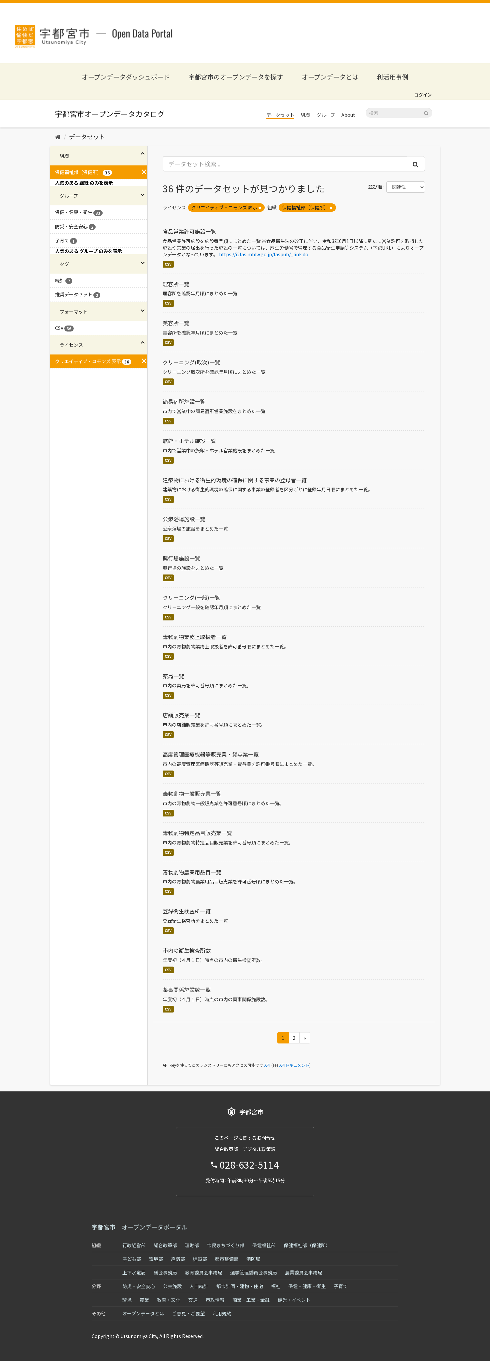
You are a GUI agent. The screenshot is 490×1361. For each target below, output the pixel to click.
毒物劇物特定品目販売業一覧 (197, 833)
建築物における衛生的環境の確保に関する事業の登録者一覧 (235, 480)
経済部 (178, 1258)
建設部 (200, 1258)
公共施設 (172, 1286)
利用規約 (222, 1313)
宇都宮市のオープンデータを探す (235, 76)
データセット (280, 115)
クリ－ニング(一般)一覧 (191, 597)
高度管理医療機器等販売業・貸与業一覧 (211, 754)
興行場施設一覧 (181, 558)
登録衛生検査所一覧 (187, 911)
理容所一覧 (176, 284)
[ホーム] (58, 136)
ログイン (423, 95)
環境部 (156, 1258)
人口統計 (199, 1286)
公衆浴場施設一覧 (184, 519)
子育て (341, 1286)
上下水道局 (134, 1272)
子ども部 (131, 1258)
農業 (144, 1299)
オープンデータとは (330, 76)
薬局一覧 (173, 676)
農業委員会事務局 (303, 1272)
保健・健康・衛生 (307, 1286)
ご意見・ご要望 (188, 1313)
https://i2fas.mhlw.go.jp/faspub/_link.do (263, 254)
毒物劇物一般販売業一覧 (192, 793)
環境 (127, 1299)
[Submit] (426, 112)
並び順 (375, 186)
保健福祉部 (264, 1245)
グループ (326, 115)
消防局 (253, 1258)
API (267, 1065)
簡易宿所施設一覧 (184, 401)
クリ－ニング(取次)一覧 (191, 362)
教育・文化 (168, 1299)
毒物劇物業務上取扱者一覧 (195, 637)
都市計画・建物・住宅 (239, 1286)
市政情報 (215, 1299)
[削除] (259, 207)
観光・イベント (294, 1299)
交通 (193, 1299)
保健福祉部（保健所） (307, 1245)
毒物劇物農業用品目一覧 (192, 872)
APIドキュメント (294, 1065)
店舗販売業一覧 (181, 715)
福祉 (275, 1286)
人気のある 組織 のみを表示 (84, 182)
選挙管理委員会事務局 (253, 1272)
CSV (168, 264)
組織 (305, 115)
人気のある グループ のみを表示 (88, 251)
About (348, 115)
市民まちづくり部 (225, 1245)
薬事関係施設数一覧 (187, 990)
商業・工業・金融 (251, 1299)
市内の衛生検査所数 (187, 950)
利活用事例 (392, 76)
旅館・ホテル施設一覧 (189, 441)
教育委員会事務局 (203, 1272)
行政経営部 (134, 1245)
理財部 (192, 1245)
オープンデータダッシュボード (126, 76)
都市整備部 (226, 1258)
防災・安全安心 (138, 1286)
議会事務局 (165, 1272)
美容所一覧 (176, 323)
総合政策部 (165, 1245)
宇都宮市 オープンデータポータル (139, 1227)
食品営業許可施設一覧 (189, 231)
